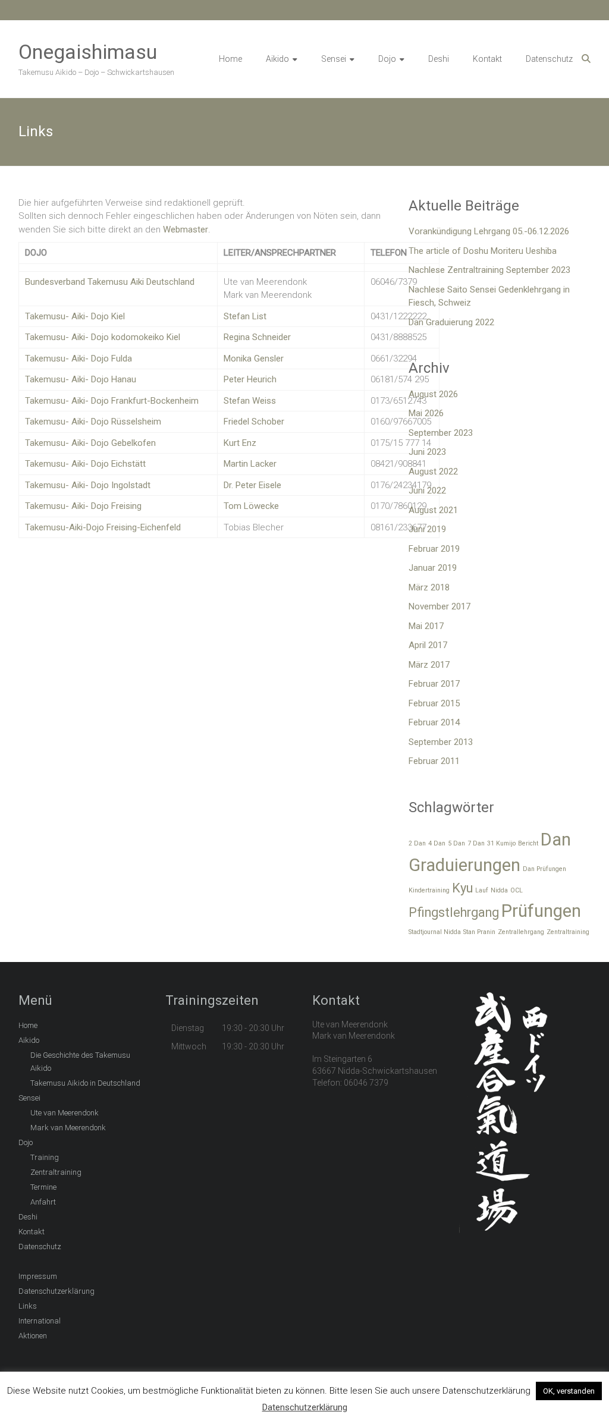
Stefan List (246, 316)
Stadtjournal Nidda (435, 932)
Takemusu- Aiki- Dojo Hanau (80, 379)
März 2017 (429, 664)
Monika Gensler (254, 358)
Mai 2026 (426, 413)
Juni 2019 (427, 529)
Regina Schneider (257, 337)
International (39, 1320)
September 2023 (441, 432)
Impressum (37, 1276)
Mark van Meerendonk (68, 1127)
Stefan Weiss (250, 400)
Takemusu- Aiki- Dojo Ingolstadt (87, 485)
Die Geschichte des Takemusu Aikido (80, 1062)
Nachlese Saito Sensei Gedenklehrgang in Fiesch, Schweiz (489, 296)
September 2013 (441, 742)
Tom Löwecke (251, 506)
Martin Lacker (250, 463)
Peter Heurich (250, 379)
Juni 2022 (427, 490)
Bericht (528, 843)
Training (44, 1157)
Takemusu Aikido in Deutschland (85, 1083)
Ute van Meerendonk (64, 1112)
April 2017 (428, 645)
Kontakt (487, 59)
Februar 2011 (434, 761)
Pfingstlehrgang (454, 912)
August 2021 (433, 510)
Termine (43, 1187)
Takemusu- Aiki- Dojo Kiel (75, 316)
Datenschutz (549, 59)
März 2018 (429, 587)
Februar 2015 (434, 703)
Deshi (438, 59)
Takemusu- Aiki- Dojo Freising (83, 506)
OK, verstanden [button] (569, 1391)
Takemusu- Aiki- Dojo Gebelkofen (90, 443)
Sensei (333, 59)
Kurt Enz (240, 443)
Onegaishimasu (87, 52)
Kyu (462, 888)
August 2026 (433, 394)
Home (230, 59)
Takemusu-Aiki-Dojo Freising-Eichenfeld (103, 527)
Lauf (481, 890)
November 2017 (439, 606)
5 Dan (456, 843)
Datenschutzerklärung (56, 1291)
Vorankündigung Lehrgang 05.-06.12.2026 (489, 231)
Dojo (387, 59)
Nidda (499, 890)
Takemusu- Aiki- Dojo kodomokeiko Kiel (102, 337)
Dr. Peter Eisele (252, 485)
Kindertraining (429, 890)
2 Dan (417, 843)
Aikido (277, 59)
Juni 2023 (427, 452)
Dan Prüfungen (544, 869)
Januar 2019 (433, 567)
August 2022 (433, 471)
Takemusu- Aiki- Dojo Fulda (78, 358)
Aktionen (32, 1335)
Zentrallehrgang (521, 932)
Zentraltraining (568, 932)
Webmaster (185, 229)
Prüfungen (541, 911)
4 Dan (436, 843)
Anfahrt (43, 1201)
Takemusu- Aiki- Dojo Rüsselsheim (93, 421)
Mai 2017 (426, 626)
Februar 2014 (434, 722)
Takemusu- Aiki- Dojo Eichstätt (85, 463)
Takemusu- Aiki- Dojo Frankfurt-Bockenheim (112, 400)
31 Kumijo (501, 843)
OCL (516, 890)
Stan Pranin (479, 932)
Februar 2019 (434, 548)
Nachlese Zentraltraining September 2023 (489, 270)
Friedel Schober (254, 421)
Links (27, 1305)
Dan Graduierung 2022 (451, 322)
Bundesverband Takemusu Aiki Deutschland (109, 281)
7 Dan (476, 843)
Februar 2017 (434, 683)
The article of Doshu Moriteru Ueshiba (483, 251)
